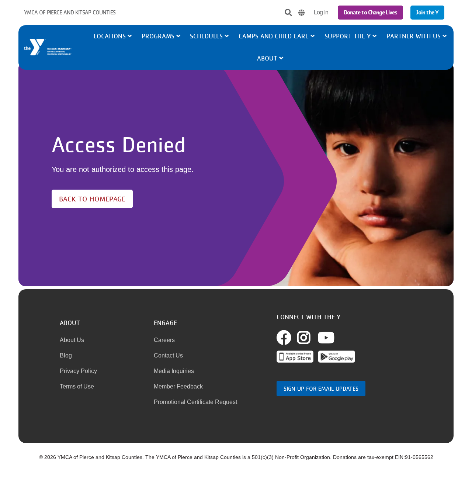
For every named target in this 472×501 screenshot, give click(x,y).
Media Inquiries (174, 371)
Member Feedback (178, 386)
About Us (72, 340)
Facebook (292, 337)
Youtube (326, 337)
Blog (66, 355)
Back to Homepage (92, 199)
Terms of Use (77, 386)
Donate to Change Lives (370, 12)
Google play (336, 356)
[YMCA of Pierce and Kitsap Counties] (57, 47)
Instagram (312, 337)
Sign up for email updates (321, 388)
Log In (321, 12)
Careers (164, 340)
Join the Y (427, 12)
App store (295, 356)
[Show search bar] (288, 12)
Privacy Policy (78, 371)
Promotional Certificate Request (195, 402)
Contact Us (168, 355)
